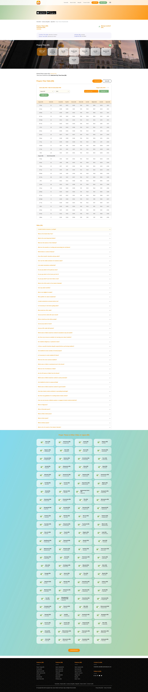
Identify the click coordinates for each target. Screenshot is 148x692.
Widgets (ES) (77, 674)
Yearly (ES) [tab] (107, 81)
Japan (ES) (53, 21)
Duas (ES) (38, 674)
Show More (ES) (74, 650)
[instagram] (95, 675)
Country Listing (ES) (46, 21)
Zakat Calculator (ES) (79, 667)
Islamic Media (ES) (59, 674)
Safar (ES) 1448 (43, 87)
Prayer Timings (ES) (40, 667)
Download (103, 91)
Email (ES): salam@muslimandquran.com (102, 666)
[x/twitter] (101, 675)
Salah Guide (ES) (78, 669)
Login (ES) (95, 2)
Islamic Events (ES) (59, 669)
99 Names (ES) (59, 678)
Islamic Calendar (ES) (60, 667)
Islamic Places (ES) (40, 678)
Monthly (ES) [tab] (97, 81)
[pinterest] (97, 675)
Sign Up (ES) (103, 2)
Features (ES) (62, 683)
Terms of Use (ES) (107, 687)
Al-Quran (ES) (39, 669)
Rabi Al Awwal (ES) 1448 (54, 87)
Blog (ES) (79, 2)
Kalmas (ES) (58, 676)
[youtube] (99, 675)
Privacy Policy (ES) (99, 687)
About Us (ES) (73, 2)
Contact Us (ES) (86, 2)
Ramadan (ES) (39, 676)
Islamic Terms (77, 678)
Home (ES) (66, 2)
